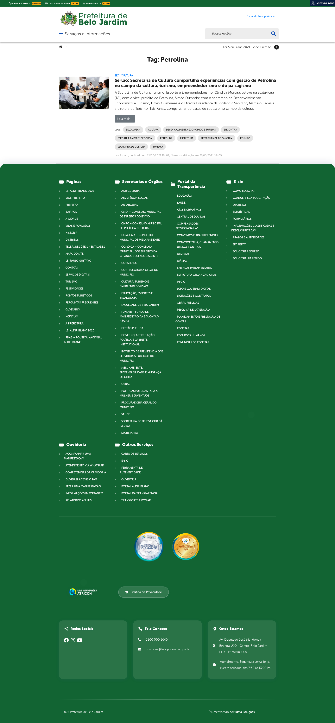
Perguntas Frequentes (82, 302)
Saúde (125, 414)
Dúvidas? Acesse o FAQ (81, 479)
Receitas (183, 328)
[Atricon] (84, 592)
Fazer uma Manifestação (83, 486)
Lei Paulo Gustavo (78, 260)
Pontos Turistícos (79, 295)
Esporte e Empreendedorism (135, 138)
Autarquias (129, 204)
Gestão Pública (132, 328)
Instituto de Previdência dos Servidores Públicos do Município (141, 356)
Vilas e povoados (78, 225)
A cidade (72, 218)
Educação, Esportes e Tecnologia (136, 295)
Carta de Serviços (134, 453)
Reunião (245, 138)
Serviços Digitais (78, 274)
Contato (72, 267)
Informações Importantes (84, 493)
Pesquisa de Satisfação (193, 309)
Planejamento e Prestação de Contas (197, 319)
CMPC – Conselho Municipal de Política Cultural (141, 226)
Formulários (242, 218)
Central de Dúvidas (191, 216)
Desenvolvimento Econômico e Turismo (191, 129)
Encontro (230, 129)
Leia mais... (125, 119)
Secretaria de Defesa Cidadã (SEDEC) (141, 423)
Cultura (153, 129)
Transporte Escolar (136, 500)
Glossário (73, 309)
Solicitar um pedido (247, 258)
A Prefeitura (75, 323)
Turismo (158, 146)
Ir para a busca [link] (26, 3)
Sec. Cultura (124, 75)
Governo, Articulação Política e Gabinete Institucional (137, 340)
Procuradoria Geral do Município (138, 405)
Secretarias (129, 432)
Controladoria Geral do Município (139, 272)
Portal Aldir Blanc (135, 486)
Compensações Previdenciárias (187, 226)
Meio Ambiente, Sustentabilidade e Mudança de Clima (140, 372)
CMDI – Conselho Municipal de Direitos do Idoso (140, 214)
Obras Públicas (188, 302)
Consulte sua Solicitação (251, 197)
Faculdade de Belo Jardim (140, 304)
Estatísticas (241, 211)
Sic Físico (239, 244)
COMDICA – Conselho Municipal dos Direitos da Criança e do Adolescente (139, 251)
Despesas (183, 253)
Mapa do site (75, 253)
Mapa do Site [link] (97, 3)
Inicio (181, 281)
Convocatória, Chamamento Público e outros (196, 244)
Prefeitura (186, 138)
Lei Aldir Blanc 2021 (236, 46)
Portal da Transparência (139, 493)
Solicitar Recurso (246, 251)
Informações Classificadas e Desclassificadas (252, 228)
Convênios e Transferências (197, 235)
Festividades (74, 288)
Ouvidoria (128, 479)
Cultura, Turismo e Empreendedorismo (134, 284)
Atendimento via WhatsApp (85, 465)
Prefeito (72, 204)
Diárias (182, 260)
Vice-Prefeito (262, 46)
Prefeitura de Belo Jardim (216, 138)
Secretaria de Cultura (131, 146)
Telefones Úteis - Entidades (85, 246)
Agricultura (130, 190)
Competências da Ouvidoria (86, 472)
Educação (184, 195)
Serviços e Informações (87, 33)
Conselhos (129, 263)
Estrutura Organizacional (196, 274)
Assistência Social (134, 197)
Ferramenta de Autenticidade (131, 470)
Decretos (239, 204)
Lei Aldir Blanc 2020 (80, 330)
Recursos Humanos (191, 335)
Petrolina (166, 138)
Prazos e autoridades (248, 237)
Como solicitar (244, 190)
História (71, 232)
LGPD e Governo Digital (194, 288)
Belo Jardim (133, 129)
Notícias (72, 316)
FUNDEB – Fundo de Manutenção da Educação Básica (139, 316)
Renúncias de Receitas (193, 342)
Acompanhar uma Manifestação (77, 456)
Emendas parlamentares (194, 267)
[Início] (60, 47)
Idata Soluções (245, 712)
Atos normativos (189, 209)
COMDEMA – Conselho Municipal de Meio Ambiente (140, 237)
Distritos (72, 239)
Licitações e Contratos (194, 295)
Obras (125, 384)
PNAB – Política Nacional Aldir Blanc (83, 340)
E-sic (124, 460)
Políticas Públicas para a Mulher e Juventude (139, 393)
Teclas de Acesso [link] (63, 3)
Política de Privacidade (146, 592)
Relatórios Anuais (79, 500)
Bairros (71, 211)
